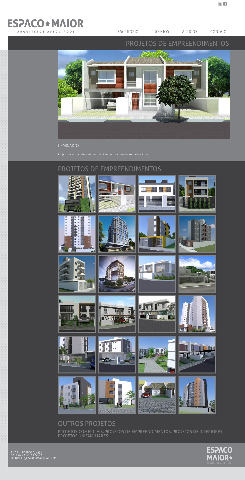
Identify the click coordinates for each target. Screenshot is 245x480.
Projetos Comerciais (80, 431)
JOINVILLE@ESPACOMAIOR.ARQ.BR (33, 458)
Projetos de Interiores (198, 431)
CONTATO (218, 31)
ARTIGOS (189, 31)
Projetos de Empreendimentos (138, 431)
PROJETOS (160, 31)
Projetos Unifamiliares (83, 436)
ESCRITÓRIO (128, 31)
